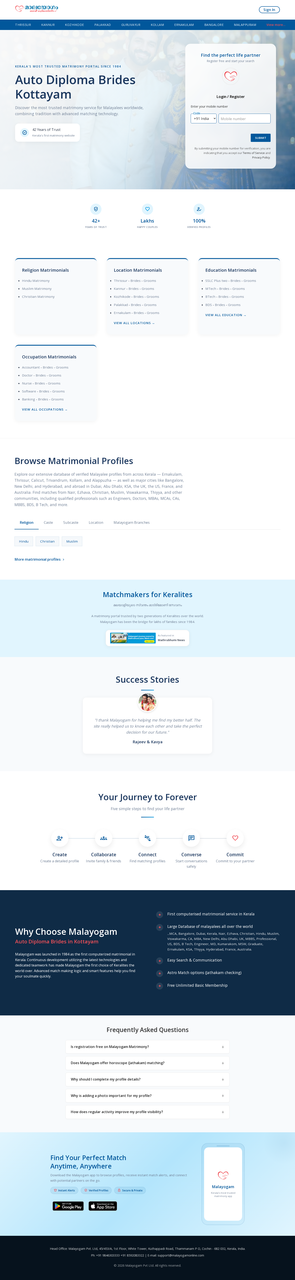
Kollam (157, 25)
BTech (210, 296)
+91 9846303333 (108, 1255)
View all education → (226, 315)
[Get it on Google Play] (68, 1207)
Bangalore (214, 25)
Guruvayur (131, 25)
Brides (135, 280)
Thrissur (23, 25)
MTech (210, 288)
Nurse (27, 383)
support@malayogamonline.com (181, 1255)
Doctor (27, 375)
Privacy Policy (261, 157)
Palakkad (102, 25)
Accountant (31, 367)
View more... (275, 25)
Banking (28, 399)
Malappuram (245, 25)
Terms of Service (254, 153)
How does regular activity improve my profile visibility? (117, 1111)
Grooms (150, 280)
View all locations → (134, 323)
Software (29, 391)
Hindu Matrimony (36, 280)
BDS (208, 305)
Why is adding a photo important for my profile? (111, 1095)
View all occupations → (45, 409)
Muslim (72, 541)
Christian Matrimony (38, 296)
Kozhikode (74, 25)
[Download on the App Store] (103, 1207)
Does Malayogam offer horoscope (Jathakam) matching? (118, 1062)
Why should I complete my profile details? (106, 1079)
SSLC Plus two (216, 280)
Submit (260, 138)
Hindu (24, 541)
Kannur (48, 25)
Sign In (269, 9)
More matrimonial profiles (39, 559)
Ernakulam (184, 25)
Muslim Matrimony (37, 288)
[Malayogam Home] (36, 9)
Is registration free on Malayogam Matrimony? (110, 1046)
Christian (47, 541)
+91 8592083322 (132, 1255)
